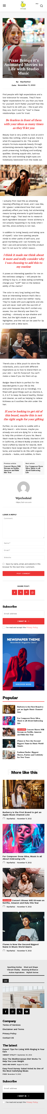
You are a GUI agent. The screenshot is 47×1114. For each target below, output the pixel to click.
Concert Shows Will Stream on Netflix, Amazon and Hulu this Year (12, 469)
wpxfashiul (25, 82)
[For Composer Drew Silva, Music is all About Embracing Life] (9, 720)
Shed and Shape (9, 1064)
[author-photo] (4, 818)
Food (5, 1074)
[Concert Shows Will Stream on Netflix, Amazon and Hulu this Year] (9, 732)
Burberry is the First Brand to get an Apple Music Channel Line (30, 709)
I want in (22, 621)
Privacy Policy (32, 627)
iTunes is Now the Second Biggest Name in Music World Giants (30, 743)
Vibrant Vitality (9, 1055)
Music (23, 55)
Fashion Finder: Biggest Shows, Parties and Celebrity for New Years (30, 754)
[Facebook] (14, 592)
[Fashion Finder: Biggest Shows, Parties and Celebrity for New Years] (9, 754)
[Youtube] (27, 1011)
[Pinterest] (26, 592)
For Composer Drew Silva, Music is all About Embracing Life (34, 469)
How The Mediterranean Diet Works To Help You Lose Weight (22, 1060)
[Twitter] (20, 592)
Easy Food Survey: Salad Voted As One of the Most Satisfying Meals (23, 1069)
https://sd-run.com (23, 502)
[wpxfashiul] (23, 487)
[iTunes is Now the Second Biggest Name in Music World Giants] (9, 743)
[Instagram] (12, 1011)
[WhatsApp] (32, 592)
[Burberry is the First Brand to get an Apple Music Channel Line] (9, 709)
